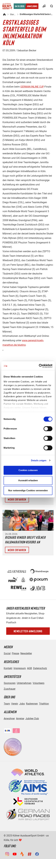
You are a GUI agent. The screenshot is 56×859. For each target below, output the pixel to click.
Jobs (22, 703)
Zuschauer (9, 688)
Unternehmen (24, 683)
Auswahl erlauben (28, 480)
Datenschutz (40, 668)
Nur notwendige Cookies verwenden (28, 490)
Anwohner (9, 718)
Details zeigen (38, 460)
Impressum (20, 668)
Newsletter (26, 653)
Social (7, 653)
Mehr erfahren (17, 499)
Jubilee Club (32, 718)
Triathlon (44, 703)
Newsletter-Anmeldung (28, 631)
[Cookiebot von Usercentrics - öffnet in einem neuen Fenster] (39, 366)
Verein (14, 703)
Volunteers (38, 683)
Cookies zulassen (28, 470)
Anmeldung (26, 6)
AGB (29, 668)
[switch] (48, 428)
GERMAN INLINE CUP (32, 86)
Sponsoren (10, 683)
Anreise (20, 718)
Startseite (13, 14)
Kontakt (8, 668)
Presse (15, 653)
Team (7, 703)
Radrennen (32, 703)
